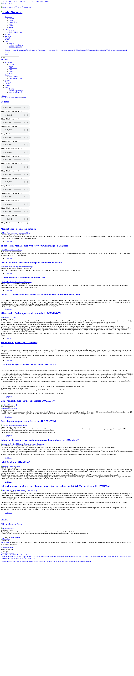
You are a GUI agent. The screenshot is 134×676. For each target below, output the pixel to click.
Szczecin (11, 18)
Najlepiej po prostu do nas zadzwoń (16, 50)
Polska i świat (13, 22)
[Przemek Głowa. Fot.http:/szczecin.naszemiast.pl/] (17, 267)
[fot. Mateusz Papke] (7, 528)
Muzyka (7, 34)
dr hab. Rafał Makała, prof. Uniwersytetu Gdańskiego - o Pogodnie (34, 245)
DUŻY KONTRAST (28, 558)
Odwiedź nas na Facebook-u (36, 50)
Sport (10, 24)
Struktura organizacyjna (16, 45)
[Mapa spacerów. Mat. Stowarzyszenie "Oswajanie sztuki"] (19, 490)
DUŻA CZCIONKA (14, 558)
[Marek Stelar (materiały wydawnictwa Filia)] (15, 233)
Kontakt (11, 43)
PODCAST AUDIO (7, 555)
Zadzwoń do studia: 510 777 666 (11, 556)
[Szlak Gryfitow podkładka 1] (10, 466)
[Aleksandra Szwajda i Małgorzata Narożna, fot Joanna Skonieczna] (22, 444)
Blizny (25, 97)
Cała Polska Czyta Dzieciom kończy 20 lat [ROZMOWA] (29, 364)
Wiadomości (8, 17)
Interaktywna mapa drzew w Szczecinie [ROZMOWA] (28, 421)
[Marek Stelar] (5, 539)
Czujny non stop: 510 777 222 (31, 556)
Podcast (5, 101)
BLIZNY (4, 520)
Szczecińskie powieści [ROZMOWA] (19, 342)
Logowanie (4, 558)
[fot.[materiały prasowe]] (9, 405)
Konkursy (8, 36)
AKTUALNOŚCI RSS (21, 555)
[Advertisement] (60, 577)
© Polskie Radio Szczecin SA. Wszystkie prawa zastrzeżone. (20, 561)
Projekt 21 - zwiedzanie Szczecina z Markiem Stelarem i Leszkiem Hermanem (40, 294)
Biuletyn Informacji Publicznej (111, 556)
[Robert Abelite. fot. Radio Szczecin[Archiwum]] (16, 282)
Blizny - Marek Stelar (12, 524)
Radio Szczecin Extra (15, 33)
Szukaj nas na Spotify (99, 50)
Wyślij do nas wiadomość (114, 50)
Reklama (7, 40)
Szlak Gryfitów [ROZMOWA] (16, 462)
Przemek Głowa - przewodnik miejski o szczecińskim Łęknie (31, 262)
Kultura (11, 25)
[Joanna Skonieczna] (7, 547)
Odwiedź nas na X (51, 50)
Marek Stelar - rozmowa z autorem (18, 229)
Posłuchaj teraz (126, 556)
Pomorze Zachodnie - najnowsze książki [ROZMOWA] (28, 401)
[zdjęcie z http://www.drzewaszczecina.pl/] (14, 425)
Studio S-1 (8, 38)
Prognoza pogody (62, 556)
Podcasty (7, 29)
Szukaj (124, 50)
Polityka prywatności (65, 561)
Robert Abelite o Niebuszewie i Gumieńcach (23, 277)
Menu (6, 54)
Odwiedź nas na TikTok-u (84, 50)
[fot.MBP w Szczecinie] (8, 317)
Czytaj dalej (8, 241)
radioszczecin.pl (73, 556)
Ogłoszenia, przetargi (15, 47)
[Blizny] (3, 96)
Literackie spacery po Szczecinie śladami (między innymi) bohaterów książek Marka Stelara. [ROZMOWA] (55, 486)
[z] (2, 346)
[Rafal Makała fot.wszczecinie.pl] (11, 250)
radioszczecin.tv (97, 556)
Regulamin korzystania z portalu (49, 561)
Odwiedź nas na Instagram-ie (66, 50)
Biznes (11, 27)
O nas (6, 41)
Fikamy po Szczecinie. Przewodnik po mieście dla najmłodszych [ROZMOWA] (40, 440)
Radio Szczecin (13, 31)
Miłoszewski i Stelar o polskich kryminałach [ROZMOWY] (31, 313)
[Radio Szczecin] (6, 3)
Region (11, 20)
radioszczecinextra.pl (85, 556)
